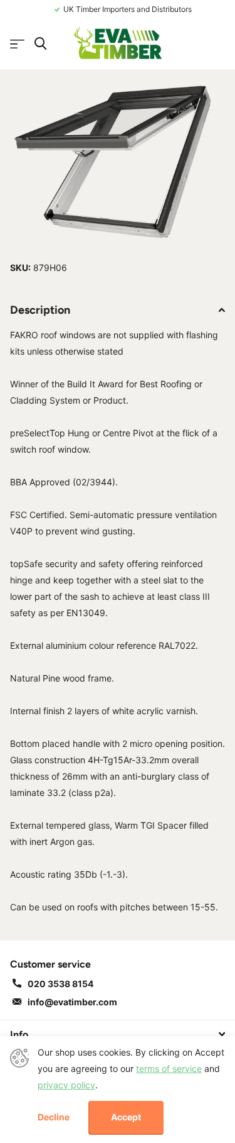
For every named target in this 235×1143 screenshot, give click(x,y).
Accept (126, 1117)
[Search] (40, 44)
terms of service (169, 1068)
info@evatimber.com (72, 1002)
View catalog (17, 44)
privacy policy (66, 1085)
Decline (54, 1117)
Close (117, 1034)
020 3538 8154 (60, 983)
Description (40, 310)
